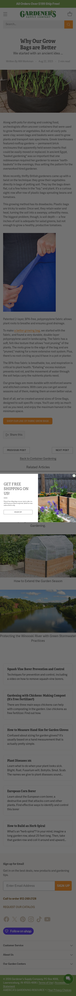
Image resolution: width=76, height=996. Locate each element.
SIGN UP (18, 512)
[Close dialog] (74, 475)
